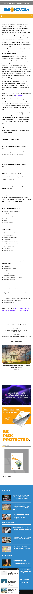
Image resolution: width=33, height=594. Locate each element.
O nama (6, 3)
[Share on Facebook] (20, 324)
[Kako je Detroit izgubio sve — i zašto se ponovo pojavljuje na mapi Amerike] (4, 590)
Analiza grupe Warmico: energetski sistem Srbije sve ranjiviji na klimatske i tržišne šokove (21, 507)
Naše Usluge (12, 3)
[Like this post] (18, 324)
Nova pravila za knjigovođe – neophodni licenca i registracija (22, 528)
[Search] (31, 16)
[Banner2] (16, 395)
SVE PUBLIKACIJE (6, 476)
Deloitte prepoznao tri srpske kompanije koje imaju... (12, 582)
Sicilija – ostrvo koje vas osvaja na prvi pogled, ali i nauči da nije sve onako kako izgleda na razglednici (22, 572)
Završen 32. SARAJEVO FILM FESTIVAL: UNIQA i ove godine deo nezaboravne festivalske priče (21, 498)
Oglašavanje (20, 3)
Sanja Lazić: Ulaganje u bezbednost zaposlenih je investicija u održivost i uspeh (21, 562)
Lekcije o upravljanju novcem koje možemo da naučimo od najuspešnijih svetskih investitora (21, 517)
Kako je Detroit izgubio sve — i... (12, 590)
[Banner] (16, 436)
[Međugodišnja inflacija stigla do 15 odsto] (4, 573)
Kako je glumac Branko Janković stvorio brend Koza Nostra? (22, 538)
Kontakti (27, 3)
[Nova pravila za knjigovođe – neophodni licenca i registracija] (6, 530)
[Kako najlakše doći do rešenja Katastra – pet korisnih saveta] (6, 549)
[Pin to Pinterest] (23, 324)
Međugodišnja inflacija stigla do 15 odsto (13, 573)
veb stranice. (18, 95)
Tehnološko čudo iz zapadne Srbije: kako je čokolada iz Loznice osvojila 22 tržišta (21, 581)
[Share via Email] (25, 324)
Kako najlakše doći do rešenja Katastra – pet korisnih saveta (21, 547)
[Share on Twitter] (22, 324)
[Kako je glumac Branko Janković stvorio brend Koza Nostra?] (6, 540)
